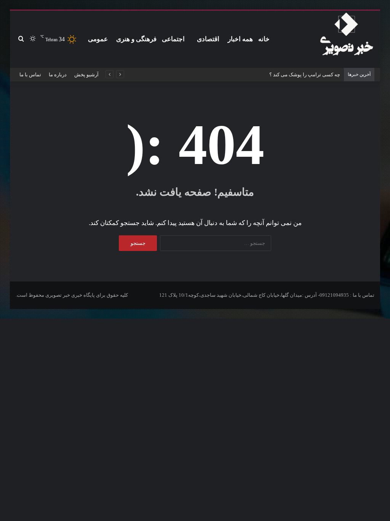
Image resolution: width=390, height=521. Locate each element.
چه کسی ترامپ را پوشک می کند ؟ (304, 74)
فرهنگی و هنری (136, 39)
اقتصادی (208, 39)
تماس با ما (30, 74)
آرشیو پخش (86, 74)
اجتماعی (173, 39)
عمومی (98, 39)
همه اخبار (240, 39)
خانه (264, 39)
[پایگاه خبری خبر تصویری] (346, 35)
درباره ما (58, 74)
